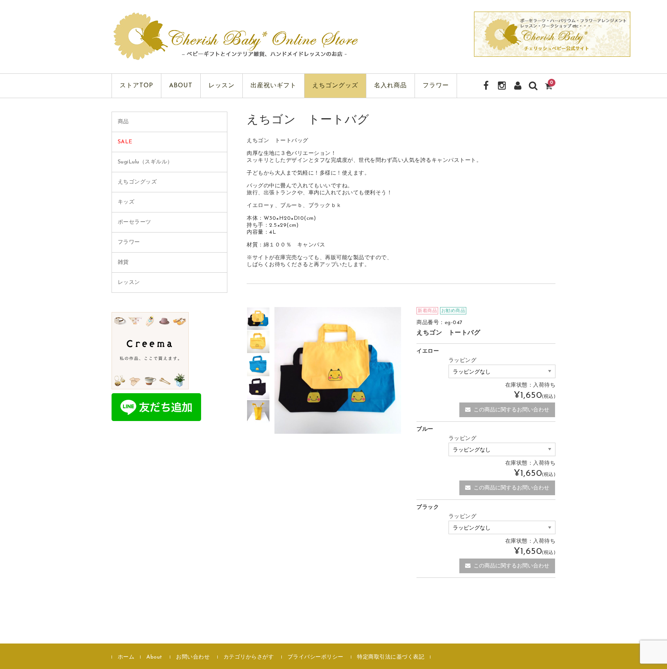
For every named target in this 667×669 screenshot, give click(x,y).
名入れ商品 (390, 86)
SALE (125, 142)
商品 (123, 122)
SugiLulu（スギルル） (145, 162)
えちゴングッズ (335, 86)
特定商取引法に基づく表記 (390, 657)
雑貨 (123, 262)
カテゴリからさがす (248, 657)
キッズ (126, 202)
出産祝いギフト (273, 86)
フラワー (436, 86)
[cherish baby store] (237, 55)
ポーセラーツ (134, 222)
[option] (258, 318)
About (181, 86)
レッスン (221, 86)
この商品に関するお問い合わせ (511, 410)
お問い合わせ (193, 657)
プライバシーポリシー (316, 657)
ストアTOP (136, 86)
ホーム (126, 657)
